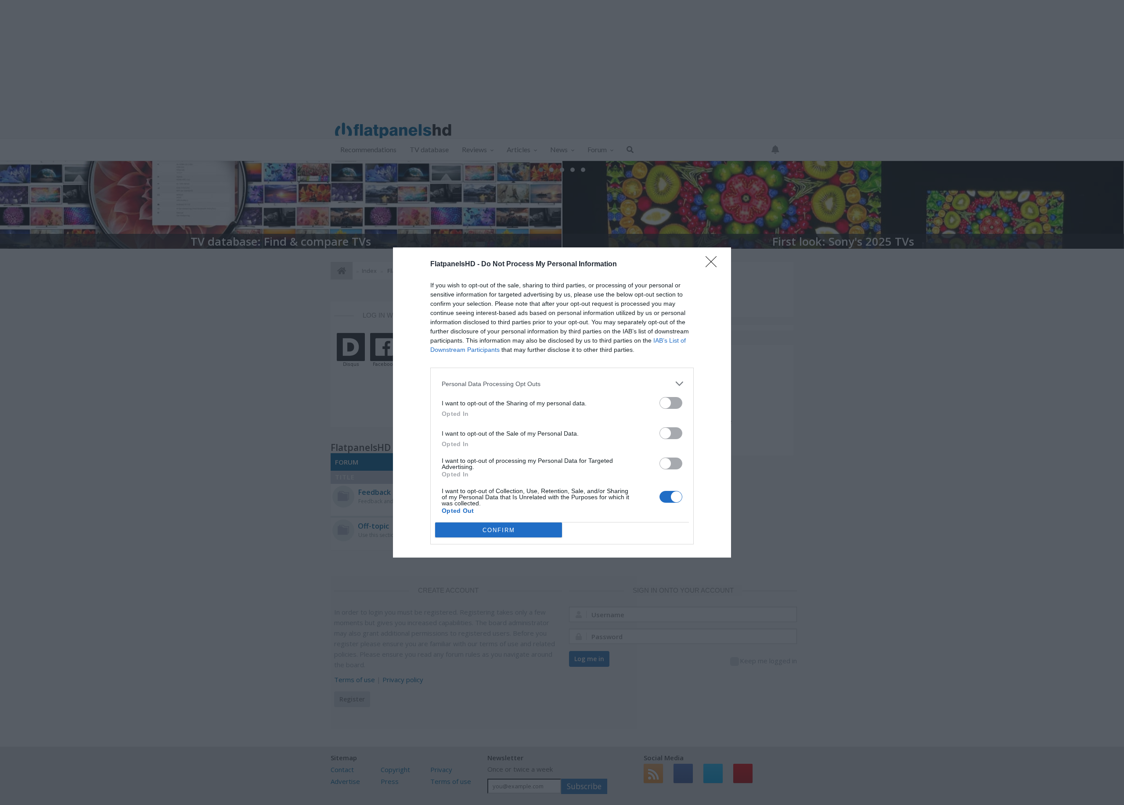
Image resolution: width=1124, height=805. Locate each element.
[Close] (714, 264)
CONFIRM (499, 530)
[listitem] (562, 383)
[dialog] (562, 402)
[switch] (670, 403)
